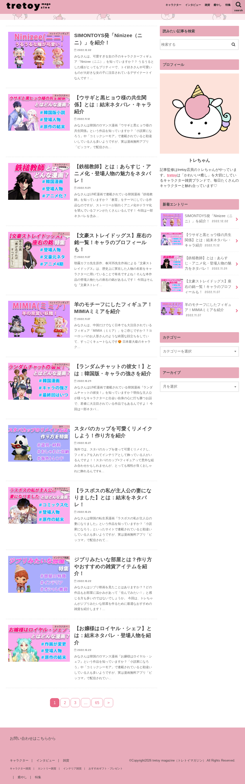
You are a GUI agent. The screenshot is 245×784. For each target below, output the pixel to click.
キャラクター (173, 4)
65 (97, 702)
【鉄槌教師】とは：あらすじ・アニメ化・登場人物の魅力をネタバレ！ (208, 263)
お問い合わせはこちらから (33, 738)
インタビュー (193, 4)
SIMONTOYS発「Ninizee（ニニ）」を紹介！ (209, 218)
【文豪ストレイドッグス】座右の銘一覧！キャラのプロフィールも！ (208, 286)
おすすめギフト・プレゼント (106, 768)
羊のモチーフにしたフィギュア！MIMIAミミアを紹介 (208, 310)
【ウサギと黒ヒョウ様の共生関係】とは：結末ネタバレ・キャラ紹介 (208, 240)
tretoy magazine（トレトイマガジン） (179, 760)
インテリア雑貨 (72, 768)
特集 (228, 4)
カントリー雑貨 (47, 768)
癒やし (218, 4)
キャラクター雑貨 (20, 768)
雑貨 (207, 4)
